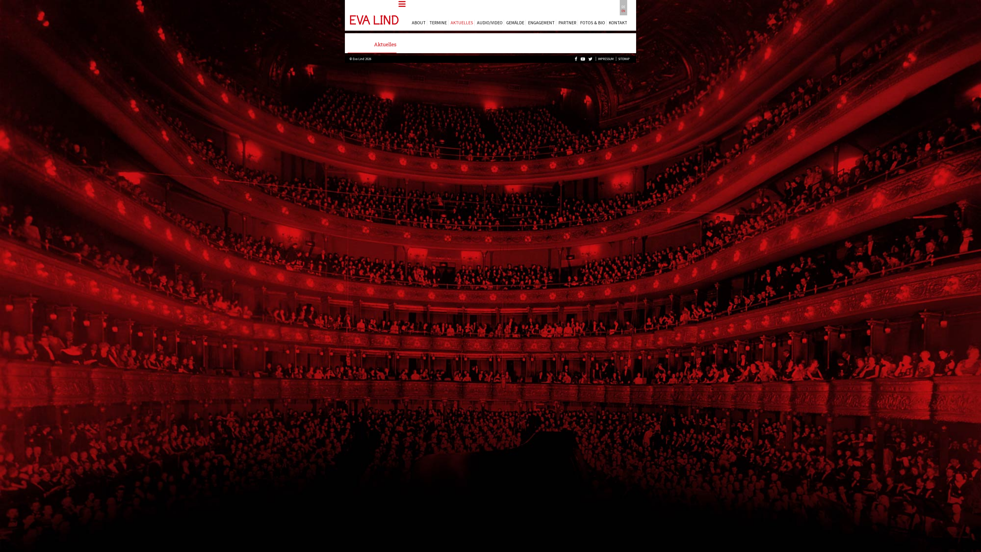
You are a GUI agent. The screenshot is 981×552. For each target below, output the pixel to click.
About (419, 23)
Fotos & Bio (592, 23)
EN (623, 11)
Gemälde (515, 23)
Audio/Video (490, 23)
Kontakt (618, 23)
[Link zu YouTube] (584, 59)
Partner (567, 23)
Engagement (541, 23)
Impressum (606, 59)
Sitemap (624, 59)
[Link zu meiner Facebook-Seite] (577, 59)
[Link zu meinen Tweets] (591, 59)
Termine (438, 23)
